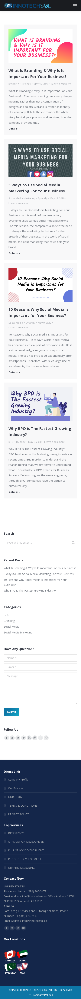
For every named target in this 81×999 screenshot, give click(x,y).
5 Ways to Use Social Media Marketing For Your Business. (39, 574)
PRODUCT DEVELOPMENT (24, 859)
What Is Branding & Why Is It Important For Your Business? (40, 568)
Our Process (15, 788)
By (26, 84)
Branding (13, 84)
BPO (10, 442)
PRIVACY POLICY (18, 814)
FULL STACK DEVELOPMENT (26, 850)
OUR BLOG (15, 797)
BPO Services (16, 833)
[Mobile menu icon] (75, 5)
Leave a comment (61, 84)
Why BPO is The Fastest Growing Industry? (30, 590)
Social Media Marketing (21, 198)
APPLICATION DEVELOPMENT (27, 841)
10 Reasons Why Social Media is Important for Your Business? (35, 582)
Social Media (15, 322)
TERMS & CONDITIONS (22, 805)
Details (13, 128)
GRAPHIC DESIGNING (21, 867)
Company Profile (18, 779)
